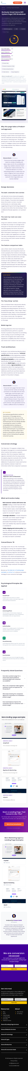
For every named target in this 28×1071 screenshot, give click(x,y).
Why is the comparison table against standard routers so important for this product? (13, 687)
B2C (17, 29)
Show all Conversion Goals (8, 1049)
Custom (23, 29)
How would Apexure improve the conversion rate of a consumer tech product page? (13, 703)
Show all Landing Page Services (10, 1024)
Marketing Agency (8, 29)
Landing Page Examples (13, 7)
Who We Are (20, 1012)
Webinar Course (7, 1020)
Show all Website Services (8, 1029)
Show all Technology (7, 1034)
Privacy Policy (14, 1061)
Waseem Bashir (17, 920)
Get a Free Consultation (14, 824)
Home (3, 7)
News (4, 1013)
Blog (4, 1012)
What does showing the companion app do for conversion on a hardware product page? (13, 695)
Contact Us (18, 2)
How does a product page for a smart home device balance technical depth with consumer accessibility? (12, 678)
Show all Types (5, 1039)
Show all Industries (6, 1044)
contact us (11, 572)
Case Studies (6, 1015)
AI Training (19, 1013)
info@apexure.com (14, 1063)
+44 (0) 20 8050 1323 (14, 1065)
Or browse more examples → (14, 828)
